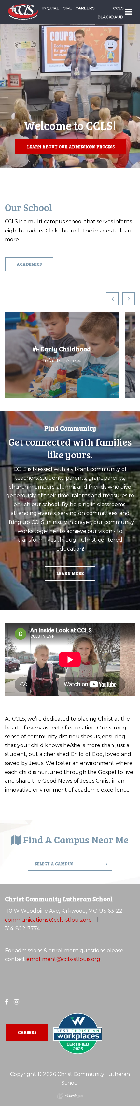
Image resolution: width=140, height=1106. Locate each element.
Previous (112, 298)
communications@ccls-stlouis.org (48, 920)
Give (67, 8)
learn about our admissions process (71, 147)
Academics (29, 264)
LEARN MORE (70, 573)
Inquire (50, 8)
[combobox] (70, 864)
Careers (84, 8)
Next (128, 298)
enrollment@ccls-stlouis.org (63, 959)
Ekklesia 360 (70, 1096)
